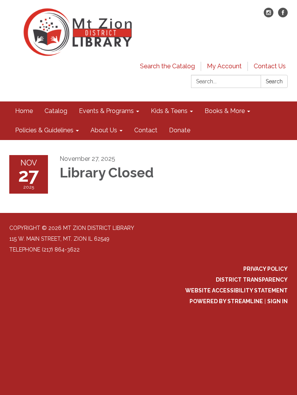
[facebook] (283, 15)
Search (274, 81)
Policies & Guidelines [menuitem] (44, 130)
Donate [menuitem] (179, 130)
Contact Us (270, 66)
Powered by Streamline (226, 301)
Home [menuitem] (24, 111)
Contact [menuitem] (145, 130)
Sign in (277, 301)
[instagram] (268, 15)
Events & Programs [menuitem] (106, 111)
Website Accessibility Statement (236, 290)
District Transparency (252, 280)
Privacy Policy (265, 269)
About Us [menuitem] (103, 130)
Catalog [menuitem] (55, 111)
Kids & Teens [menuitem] (169, 111)
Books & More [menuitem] (225, 111)
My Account (224, 66)
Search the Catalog (167, 66)
